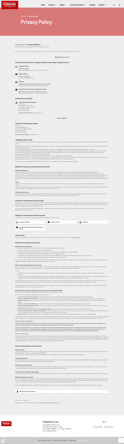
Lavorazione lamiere (77, 5)
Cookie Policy (76, 237)
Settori (62, 5)
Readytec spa (81, 440)
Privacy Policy (98, 427)
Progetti (92, 5)
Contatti (102, 5)
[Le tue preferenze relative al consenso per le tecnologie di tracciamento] (3, 441)
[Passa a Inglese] (120, 5)
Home (43, 5)
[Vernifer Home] (9, 5)
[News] (110, 5)
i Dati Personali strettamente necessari (45, 402)
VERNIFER (24, 16)
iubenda (17, 402)
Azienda (51, 5)
